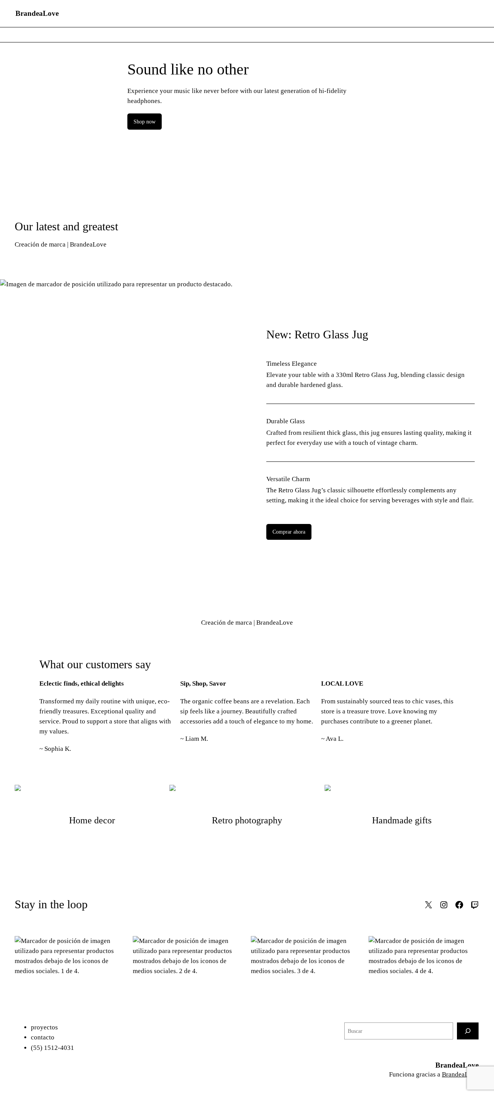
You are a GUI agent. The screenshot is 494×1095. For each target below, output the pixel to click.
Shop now (145, 121)
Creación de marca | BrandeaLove (61, 244)
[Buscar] (468, 1030)
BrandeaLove (37, 13)
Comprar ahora (288, 532)
